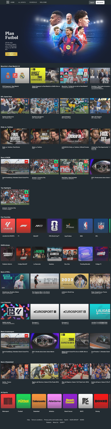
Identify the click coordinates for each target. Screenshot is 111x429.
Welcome (43, 2)
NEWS (82, 420)
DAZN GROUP (74, 420)
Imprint (66, 420)
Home (12, 2)
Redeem (48, 422)
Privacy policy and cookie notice (53, 420)
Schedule (33, 2)
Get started (100, 2)
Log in (92, 2)
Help (28, 420)
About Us (55, 422)
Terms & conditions (36, 420)
